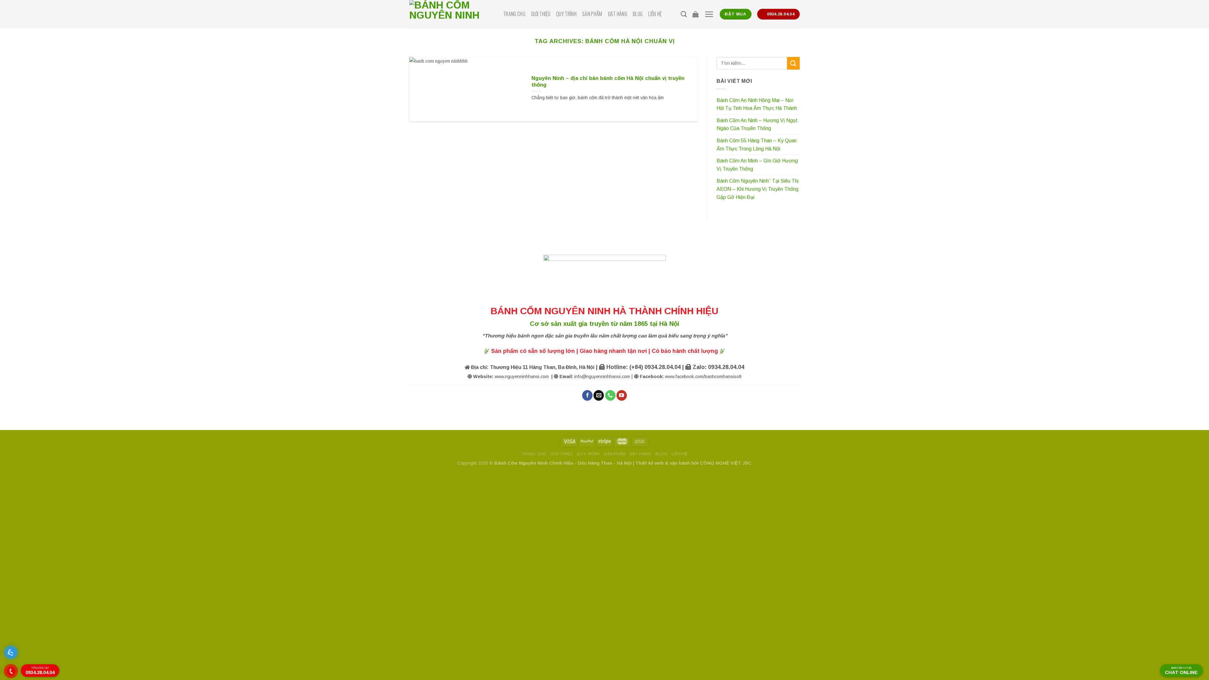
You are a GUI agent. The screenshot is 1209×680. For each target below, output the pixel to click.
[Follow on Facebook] (587, 395)
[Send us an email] (598, 395)
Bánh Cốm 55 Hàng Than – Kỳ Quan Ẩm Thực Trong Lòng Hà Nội (757, 144)
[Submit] (793, 63)
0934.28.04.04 (40, 670)
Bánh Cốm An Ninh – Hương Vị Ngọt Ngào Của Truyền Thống (757, 124)
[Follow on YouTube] (621, 395)
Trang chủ (514, 14)
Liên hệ (654, 14)
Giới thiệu (540, 14)
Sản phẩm (592, 14)
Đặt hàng (617, 14)
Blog (638, 14)
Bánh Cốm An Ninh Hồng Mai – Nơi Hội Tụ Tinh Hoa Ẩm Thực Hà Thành (757, 104)
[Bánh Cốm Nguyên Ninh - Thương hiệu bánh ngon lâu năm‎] (451, 14)
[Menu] (709, 14)
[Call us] (610, 395)
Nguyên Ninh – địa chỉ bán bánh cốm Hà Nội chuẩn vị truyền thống (607, 81)
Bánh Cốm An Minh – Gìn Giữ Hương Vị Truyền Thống (757, 165)
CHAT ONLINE (1181, 671)
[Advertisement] (604, 636)
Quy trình (566, 14)
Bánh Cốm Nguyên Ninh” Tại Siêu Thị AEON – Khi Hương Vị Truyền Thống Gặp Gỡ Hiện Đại (758, 189)
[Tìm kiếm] (684, 14)
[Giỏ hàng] (695, 14)
